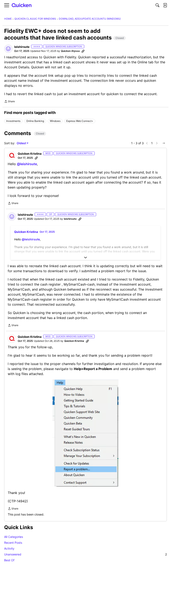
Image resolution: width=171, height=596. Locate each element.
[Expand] (85, 257)
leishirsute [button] (21, 46)
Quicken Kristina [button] (29, 153)
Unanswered (85, 554)
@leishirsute (27, 164)
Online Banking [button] (35, 121)
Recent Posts (13, 542)
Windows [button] (55, 121)
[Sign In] (165, 5)
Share (9, 102)
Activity (9, 548)
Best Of (9, 560)
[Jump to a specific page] (163, 143)
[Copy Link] (83, 51)
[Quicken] (22, 5)
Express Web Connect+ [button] (79, 121)
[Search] (157, 5)
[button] (8, 49)
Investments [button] (13, 121)
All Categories (13, 537)
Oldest (22, 143)
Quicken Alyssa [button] (70, 50)
